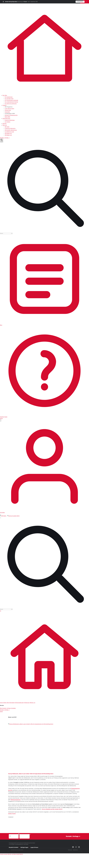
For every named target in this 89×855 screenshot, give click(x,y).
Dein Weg (4, 95)
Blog (1, 708)
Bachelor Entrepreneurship (11, 115)
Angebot (4, 105)
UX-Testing (7, 121)
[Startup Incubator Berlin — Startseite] (44, 92)
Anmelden (13, 708)
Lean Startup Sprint (9, 108)
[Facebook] (79, 847)
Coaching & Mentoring (10, 128)
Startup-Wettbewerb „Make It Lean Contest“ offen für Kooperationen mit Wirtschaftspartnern (30, 773)
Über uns (4, 125)
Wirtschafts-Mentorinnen (11, 130)
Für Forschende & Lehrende (11, 100)
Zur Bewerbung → (80, 1)
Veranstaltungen (6, 118)
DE (0, 418)
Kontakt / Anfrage (5, 137)
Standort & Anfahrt (13, 847)
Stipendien (7, 111)
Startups (4, 123)
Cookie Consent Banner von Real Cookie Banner (11, 854)
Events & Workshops (10, 120)
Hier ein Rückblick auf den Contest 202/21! (52, 809)
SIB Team (7, 126)
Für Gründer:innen (9, 98)
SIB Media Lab (8, 133)
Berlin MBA (7, 116)
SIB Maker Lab (8, 135)
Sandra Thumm (12, 813)
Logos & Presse (34, 847)
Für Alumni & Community (11, 103)
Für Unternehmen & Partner (11, 101)
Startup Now (8, 110)
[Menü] (0, 514)
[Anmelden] (0, 420)
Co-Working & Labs (9, 131)
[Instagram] (76, 847)
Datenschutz (75, 849)
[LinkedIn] (73, 847)
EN (2, 418)
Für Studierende (8, 97)
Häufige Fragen (24, 847)
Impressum (70, 849)
